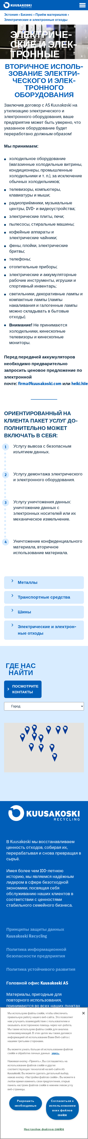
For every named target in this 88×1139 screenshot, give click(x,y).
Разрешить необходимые (26, 1103)
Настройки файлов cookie (44, 1129)
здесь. (56, 1053)
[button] (22, 738)
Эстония (11, 14)
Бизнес (27, 14)
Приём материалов (51, 14)
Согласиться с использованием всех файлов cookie (62, 1108)
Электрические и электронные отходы (36, 20)
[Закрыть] (83, 1013)
